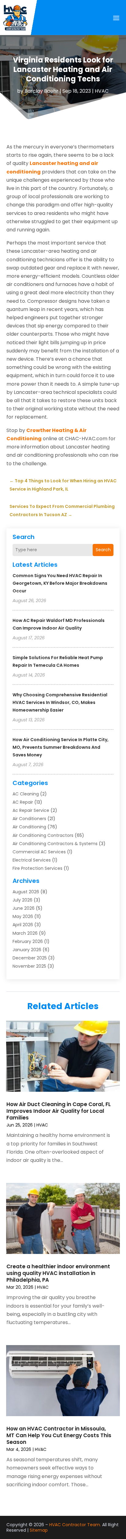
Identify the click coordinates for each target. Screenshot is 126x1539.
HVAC (102, 91)
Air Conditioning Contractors (43, 835)
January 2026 (27, 950)
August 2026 (26, 892)
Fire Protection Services (37, 868)
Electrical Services (32, 860)
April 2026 (23, 925)
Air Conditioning (29, 827)
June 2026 (24, 908)
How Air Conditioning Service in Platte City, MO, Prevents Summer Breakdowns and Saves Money (61, 747)
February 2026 (28, 941)
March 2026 (25, 933)
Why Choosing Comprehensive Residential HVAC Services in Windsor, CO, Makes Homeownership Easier (60, 702)
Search (103, 550)
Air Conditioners (29, 819)
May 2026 (23, 916)
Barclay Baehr (41, 91)
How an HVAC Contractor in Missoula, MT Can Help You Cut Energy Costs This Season (58, 1435)
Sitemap (39, 1530)
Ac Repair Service (31, 810)
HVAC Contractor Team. (75, 1525)
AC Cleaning (26, 794)
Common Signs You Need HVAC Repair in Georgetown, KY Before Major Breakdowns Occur (60, 583)
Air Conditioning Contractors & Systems (55, 844)
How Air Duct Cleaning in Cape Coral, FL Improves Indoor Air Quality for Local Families (58, 1111)
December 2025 (30, 958)
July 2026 (22, 900)
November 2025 (29, 966)
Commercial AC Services (39, 852)
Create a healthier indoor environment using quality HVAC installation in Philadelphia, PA (58, 1273)
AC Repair (23, 802)
